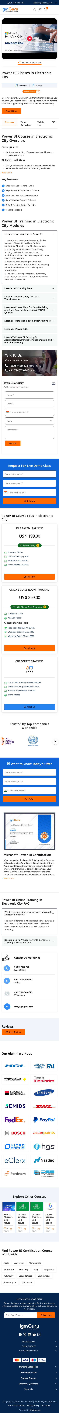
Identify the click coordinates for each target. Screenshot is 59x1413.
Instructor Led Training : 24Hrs (20, 185)
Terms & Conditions (16, 1405)
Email (8, 400)
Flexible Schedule (14, 209)
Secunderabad (25, 1275)
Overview (9, 122)
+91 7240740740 (18, 370)
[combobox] (8, 412)
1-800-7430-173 (18, 366)
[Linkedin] (29, 1335)
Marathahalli (35, 1263)
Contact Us (29, 706)
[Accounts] (40, 9)
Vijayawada (49, 1269)
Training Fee (41, 123)
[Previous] (3, 741)
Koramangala (10, 1282)
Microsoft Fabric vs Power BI (39, 920)
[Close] (56, 3)
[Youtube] (34, 1335)
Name (9, 391)
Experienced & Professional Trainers (22, 190)
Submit (12, 443)
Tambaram (9, 1269)
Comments (10, 426)
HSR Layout (27, 1282)
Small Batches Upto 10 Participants (22, 195)
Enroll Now (11, 111)
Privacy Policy (33, 1405)
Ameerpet (18, 1263)
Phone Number (12, 408)
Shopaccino (35, 1410)
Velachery (23, 1269)
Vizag (36, 1269)
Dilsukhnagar (44, 1275)
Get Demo (29, 501)
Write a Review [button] (13, 1032)
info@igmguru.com (44, 3)
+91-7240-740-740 (16, 3)
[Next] (55, 741)
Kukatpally (8, 1275)
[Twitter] (25, 1335)
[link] (34, 9)
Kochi (6, 1263)
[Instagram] (39, 1335)
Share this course (31, 62)
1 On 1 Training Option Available (21, 205)
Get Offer (29, 799)
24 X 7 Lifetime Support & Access (21, 200)
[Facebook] (20, 1335)
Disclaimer (46, 1405)
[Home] (10, 9)
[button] (37, 545)
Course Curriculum (25, 123)
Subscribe (46, 1315)
